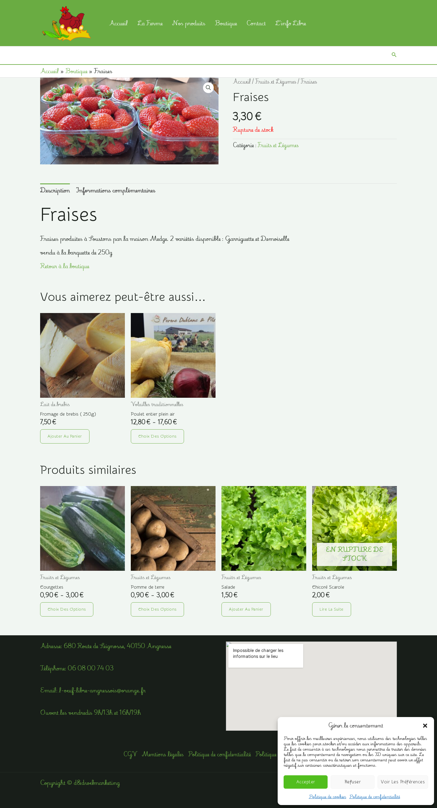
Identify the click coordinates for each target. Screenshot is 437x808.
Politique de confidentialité (374, 796)
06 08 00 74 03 (91, 668)
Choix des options (157, 436)
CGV (130, 754)
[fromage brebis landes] (82, 355)
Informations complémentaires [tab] (115, 190)
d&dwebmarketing (97, 782)
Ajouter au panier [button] (65, 436)
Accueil (118, 23)
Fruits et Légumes (275, 81)
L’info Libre (290, 23)
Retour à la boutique (64, 266)
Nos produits (188, 23)
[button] (425, 726)
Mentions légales (163, 754)
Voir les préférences (403, 782)
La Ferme (150, 23)
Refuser (353, 782)
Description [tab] (55, 190)
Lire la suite (332, 609)
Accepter (305, 782)
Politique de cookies (327, 796)
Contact (256, 23)
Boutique (226, 23)
